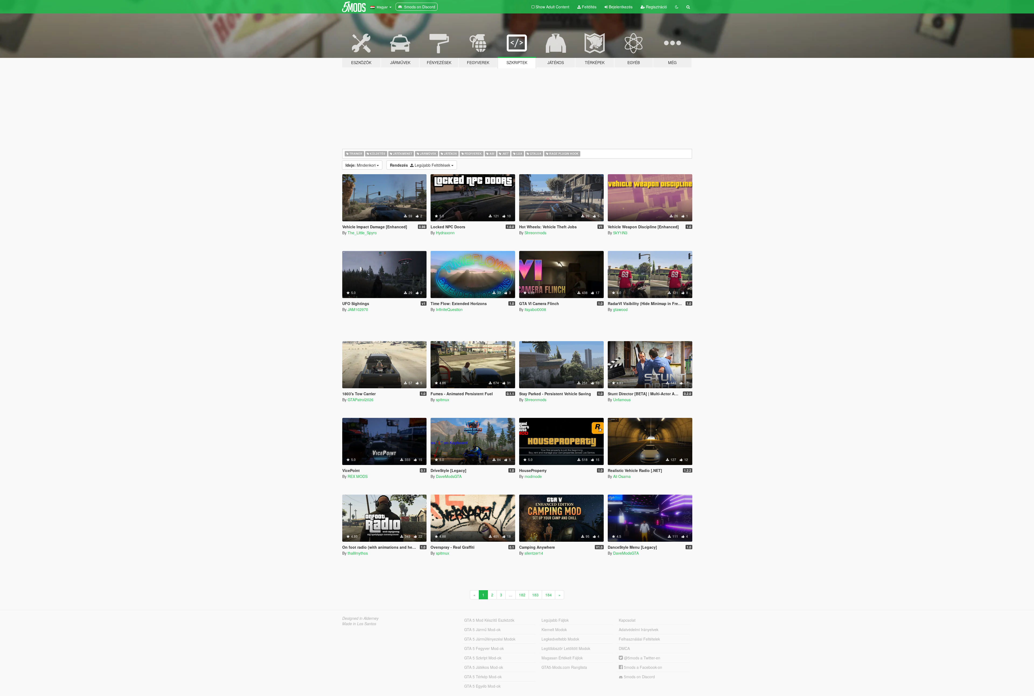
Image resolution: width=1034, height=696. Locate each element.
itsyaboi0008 (535, 309)
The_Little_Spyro (362, 232)
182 (522, 594)
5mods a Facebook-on (642, 667)
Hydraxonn (445, 232)
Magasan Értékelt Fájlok (562, 657)
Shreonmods (535, 232)
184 (548, 594)
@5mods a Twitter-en (641, 657)
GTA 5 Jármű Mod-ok (482, 629)
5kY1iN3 (620, 232)
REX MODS (358, 476)
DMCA (624, 648)
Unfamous (622, 399)
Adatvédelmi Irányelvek (638, 629)
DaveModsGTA (449, 476)
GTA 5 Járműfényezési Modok (489, 639)
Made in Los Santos (359, 623)
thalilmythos (358, 553)
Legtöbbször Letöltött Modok (566, 648)
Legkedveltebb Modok (560, 639)
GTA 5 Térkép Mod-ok (483, 676)
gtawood (620, 309)
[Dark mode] (676, 6)
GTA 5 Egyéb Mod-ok (482, 686)
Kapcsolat (627, 620)
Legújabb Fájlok (555, 620)
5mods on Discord (639, 676)
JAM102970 (358, 309)
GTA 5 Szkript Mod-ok (482, 657)
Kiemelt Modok (554, 629)
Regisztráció (656, 6)
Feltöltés (588, 6)
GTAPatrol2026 (360, 399)
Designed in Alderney (360, 618)
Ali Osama (622, 476)
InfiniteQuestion (449, 309)
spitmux (442, 399)
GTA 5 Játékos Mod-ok (483, 667)
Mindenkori (361, 165)
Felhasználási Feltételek (639, 639)
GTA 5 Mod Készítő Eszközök (489, 620)
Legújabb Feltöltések (420, 165)
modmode (533, 476)
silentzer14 (534, 553)
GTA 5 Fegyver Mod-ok (484, 648)
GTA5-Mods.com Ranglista (564, 667)
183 (535, 594)
